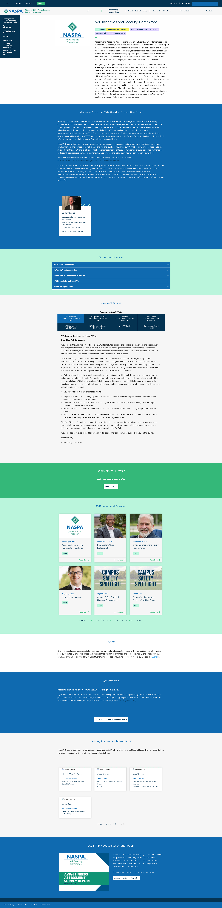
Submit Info (110, 486)
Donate (28, 3)
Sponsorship (45, 905)
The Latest (210, 11)
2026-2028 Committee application (110, 719)
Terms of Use (22, 905)
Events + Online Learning (137, 11)
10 (132, 620)
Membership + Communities (113, 11)
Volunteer (17, 3)
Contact (34, 905)
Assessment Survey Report (125, 878)
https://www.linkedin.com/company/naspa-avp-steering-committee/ (90, 161)
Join (7, 3)
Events (155, 657)
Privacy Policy (9, 905)
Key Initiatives (185, 11)
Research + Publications (162, 11)
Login (40, 3)
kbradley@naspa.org (127, 701)
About (89, 11)
